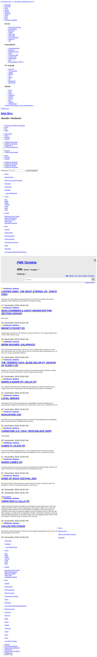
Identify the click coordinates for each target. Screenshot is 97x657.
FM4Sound (8, 134)
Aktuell (7, 213)
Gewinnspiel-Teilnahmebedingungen (16, 252)
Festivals (91, 276)
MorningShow (9, 177)
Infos (6, 226)
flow (6, 129)
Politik (6, 203)
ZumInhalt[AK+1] (7, 1)
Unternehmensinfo (13, 48)
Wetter (6, 15)
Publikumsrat (12, 58)
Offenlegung (8, 649)
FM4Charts (8, 221)
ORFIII (10, 74)
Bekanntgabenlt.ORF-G (15, 62)
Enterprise (11, 50)
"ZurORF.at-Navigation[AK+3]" (24, 1)
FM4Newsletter (9, 239)
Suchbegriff (4, 170)
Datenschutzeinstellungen (12, 648)
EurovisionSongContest (12, 216)
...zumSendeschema (11, 193)
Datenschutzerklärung (11, 646)
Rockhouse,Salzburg (11, 288)
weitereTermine (6, 496)
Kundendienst (12, 29)
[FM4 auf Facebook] (11, 144)
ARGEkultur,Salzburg (11, 341)
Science (10, 98)
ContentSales (12, 57)
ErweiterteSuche (89, 282)
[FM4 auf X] (9, 145)
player (6, 127)
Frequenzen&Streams (11, 242)
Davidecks (8, 183)
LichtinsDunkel (13, 37)
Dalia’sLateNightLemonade (13, 180)
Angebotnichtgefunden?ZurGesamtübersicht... (19, 105)
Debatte (7, 11)
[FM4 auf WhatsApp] (11, 147)
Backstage (11, 31)
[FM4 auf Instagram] (11, 142)
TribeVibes (8, 187)
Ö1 (9, 79)
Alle (67, 276)
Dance (6, 135)
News (6, 18)
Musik (6, 201)
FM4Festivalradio (10, 219)
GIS (9, 41)
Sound (6, 10)
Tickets (10, 32)
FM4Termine (27, 262)
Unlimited (8, 190)
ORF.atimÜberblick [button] (11, 20)
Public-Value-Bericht (14, 27)
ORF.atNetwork (10, 609)
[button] (15, 125)
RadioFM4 (11, 83)
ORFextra (11, 34)
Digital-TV (11, 39)
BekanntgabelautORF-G (12, 651)
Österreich (8, 13)
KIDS (6, 8)
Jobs (9, 60)
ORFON (7, 6)
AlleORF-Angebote (11, 641)
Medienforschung (13, 51)
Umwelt (7, 205)
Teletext (10, 72)
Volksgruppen (12, 103)
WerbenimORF (13, 55)
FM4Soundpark (9, 236)
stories (6, 130)
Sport (6, 16)
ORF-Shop (11, 36)
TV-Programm (12, 71)
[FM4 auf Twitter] (10, 165)
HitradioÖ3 (12, 81)
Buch (6, 208)
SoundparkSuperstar (11, 223)
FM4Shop (8, 249)
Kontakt (7, 229)
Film (6, 199)
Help (9, 100)
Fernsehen (8, 5)
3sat (9, 76)
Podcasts (7, 137)
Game (6, 206)
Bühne (85, 276)
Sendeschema (9, 233)
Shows (7, 174)
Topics (7, 196)
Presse (10, 53)
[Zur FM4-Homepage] (5, 108)
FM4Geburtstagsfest (11, 218)
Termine (7, 139)
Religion (10, 102)
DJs (75, 276)
